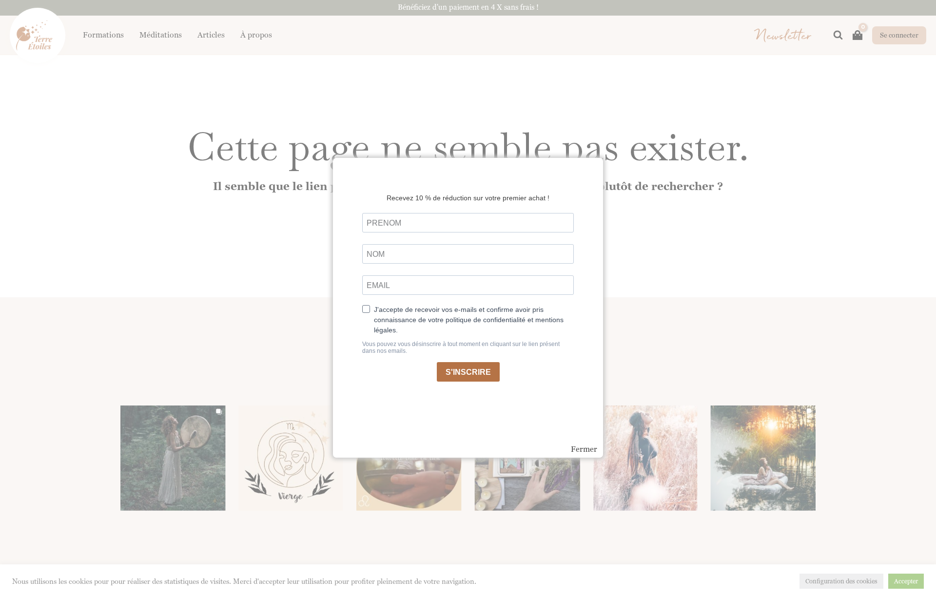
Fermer (584, 449)
